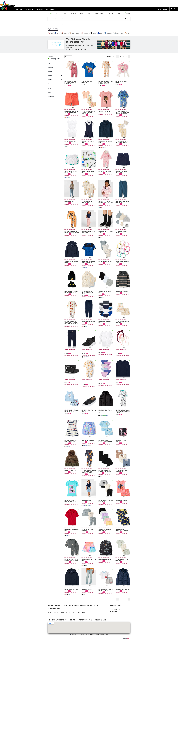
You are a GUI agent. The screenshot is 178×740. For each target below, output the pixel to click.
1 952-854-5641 (72, 49)
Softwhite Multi (69, 177)
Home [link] (89, 13)
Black (99, 147)
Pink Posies (90, 445)
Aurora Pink (82, 326)
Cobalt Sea (65, 177)
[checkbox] (51, 33)
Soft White (67, 177)
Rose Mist (101, 207)
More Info (83, 49)
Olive (103, 415)
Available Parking (162, 9)
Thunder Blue (106, 415)
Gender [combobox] (50, 75)
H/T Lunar (86, 326)
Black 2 (99, 476)
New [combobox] (49, 63)
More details (114, 611)
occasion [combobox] (51, 96)
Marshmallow (65, 446)
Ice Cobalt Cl (101, 415)
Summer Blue (90, 505)
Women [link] (58, 13)
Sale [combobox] (49, 92)
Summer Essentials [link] (100, 13)
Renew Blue (67, 117)
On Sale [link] (50, 13)
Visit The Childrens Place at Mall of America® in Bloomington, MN (89, 634)
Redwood (101, 147)
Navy (86, 356)
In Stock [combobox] (50, 56)
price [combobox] (49, 88)
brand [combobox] (50, 71)
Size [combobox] (49, 84)
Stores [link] (111, 13)
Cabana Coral (65, 117)
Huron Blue (84, 267)
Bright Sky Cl (84, 445)
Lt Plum (84, 505)
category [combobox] (51, 67)
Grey (84, 356)
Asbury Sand (82, 565)
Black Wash (82, 594)
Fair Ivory (82, 267)
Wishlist (128, 13)
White (67, 146)
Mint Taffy (86, 505)
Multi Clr (65, 146)
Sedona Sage (105, 415)
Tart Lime (69, 117)
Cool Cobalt (86, 445)
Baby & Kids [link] (73, 13)
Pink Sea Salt (69, 446)
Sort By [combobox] (67, 56)
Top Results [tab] (53, 29)
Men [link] (65, 13)
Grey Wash (84, 594)
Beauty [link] (82, 13)
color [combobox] (50, 79)
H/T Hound (99, 207)
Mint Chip (88, 445)
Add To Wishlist (78, 61)
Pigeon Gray (88, 505)
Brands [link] (119, 13)
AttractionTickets (173, 9)
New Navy (86, 267)
